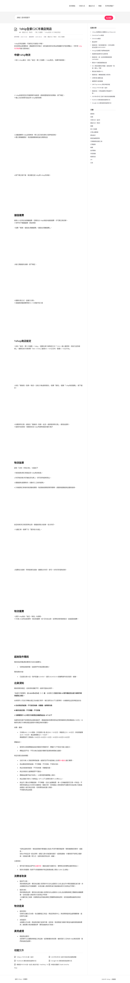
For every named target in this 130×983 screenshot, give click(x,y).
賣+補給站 (62, 760)
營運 (99, 6)
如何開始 (72, 6)
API (91, 160)
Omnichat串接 (96, 38)
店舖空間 (38, 866)
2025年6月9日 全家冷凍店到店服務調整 (63, 957)
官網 (91, 117)
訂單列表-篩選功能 (97, 78)
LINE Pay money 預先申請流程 (101, 84)
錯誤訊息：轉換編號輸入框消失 (101, 75)
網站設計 (93, 135)
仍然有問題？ (109, 6)
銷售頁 (92, 114)
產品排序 (94, 42)
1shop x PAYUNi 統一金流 (25, 957)
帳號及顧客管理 (95, 138)
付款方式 (82, 6)
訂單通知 (93, 144)
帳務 (91, 147)
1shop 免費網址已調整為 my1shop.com (104, 32)
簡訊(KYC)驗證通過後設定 (99, 63)
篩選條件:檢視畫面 (97, 81)
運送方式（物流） (28, 32)
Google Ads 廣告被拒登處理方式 (61, 961)
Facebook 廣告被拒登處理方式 (26, 961)
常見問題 (93, 153)
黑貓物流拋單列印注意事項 (100, 54)
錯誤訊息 (93, 156)
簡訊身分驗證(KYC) (97, 71)
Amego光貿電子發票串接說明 (100, 50)
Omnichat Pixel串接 (98, 35)
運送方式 (92, 6)
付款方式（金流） (95, 120)
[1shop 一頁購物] (29, 6)
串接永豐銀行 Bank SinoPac (60, 964)
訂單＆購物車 (94, 132)
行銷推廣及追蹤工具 (96, 141)
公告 (91, 163)
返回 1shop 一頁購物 (21, 979)
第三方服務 (39, 32)
